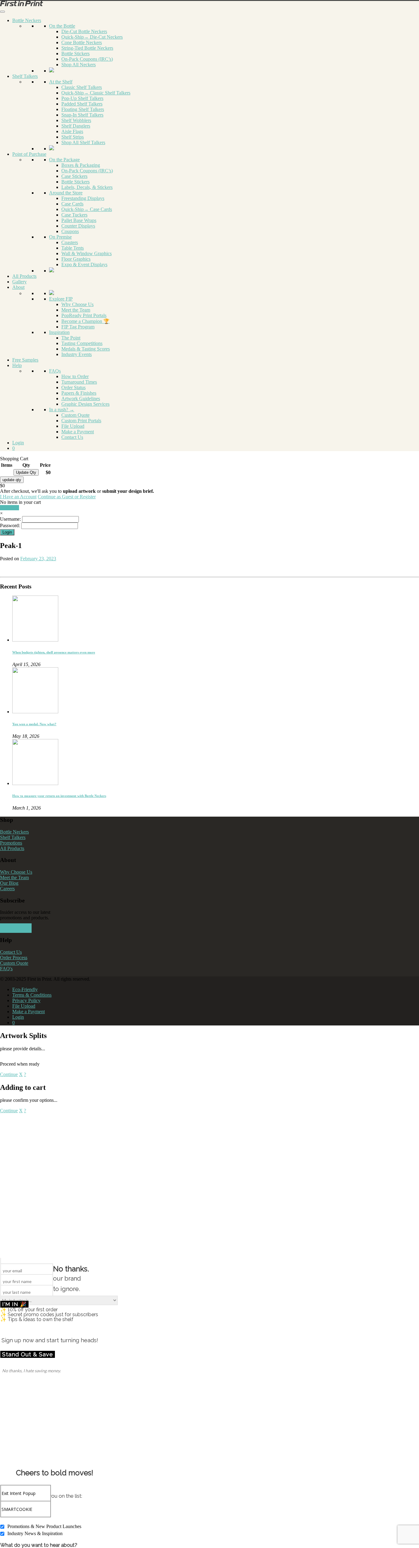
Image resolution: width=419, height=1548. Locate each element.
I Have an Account (18, 496)
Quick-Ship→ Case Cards (86, 209)
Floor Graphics (75, 259)
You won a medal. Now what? (34, 724)
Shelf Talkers (25, 76)
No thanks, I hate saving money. (31, 1370)
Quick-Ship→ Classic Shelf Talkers (95, 92)
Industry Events (76, 354)
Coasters (69, 242)
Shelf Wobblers (76, 120)
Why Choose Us (77, 304)
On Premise (60, 236)
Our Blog (9, 883)
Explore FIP (61, 298)
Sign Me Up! (16, 928)
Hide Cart (9, 507)
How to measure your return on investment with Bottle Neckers (59, 796)
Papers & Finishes (78, 393)
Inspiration (59, 332)
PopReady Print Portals (83, 315)
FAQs (55, 371)
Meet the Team (75, 309)
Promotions (11, 842)
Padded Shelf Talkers (81, 103)
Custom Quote (75, 415)
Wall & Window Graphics (86, 253)
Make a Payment (77, 431)
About (18, 287)
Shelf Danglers (75, 125)
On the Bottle (62, 26)
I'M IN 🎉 (14, 1304)
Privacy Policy (26, 1000)
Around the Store (66, 192)
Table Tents (72, 248)
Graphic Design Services (85, 404)
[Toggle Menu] (2, 12)
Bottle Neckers (26, 20)
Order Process (13, 957)
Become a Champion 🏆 (85, 321)
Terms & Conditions (32, 995)
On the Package (64, 159)
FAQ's (6, 968)
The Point (70, 337)
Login (18, 442)
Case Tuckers (74, 214)
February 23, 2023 (38, 558)
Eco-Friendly (25, 989)
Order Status (73, 387)
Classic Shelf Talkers (81, 87)
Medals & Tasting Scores (85, 348)
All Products (24, 276)
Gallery (19, 281)
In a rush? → (61, 409)
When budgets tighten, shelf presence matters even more (53, 652)
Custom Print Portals (81, 420)
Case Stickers (74, 176)
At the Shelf (60, 81)
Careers (7, 888)
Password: (10, 525)
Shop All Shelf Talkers (83, 142)
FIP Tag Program (77, 326)
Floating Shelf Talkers (82, 109)
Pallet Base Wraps (78, 220)
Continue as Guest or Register (67, 496)
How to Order (75, 376)
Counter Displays (78, 225)
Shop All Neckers (78, 64)
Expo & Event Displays (84, 264)
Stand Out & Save (27, 1354)
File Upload (72, 426)
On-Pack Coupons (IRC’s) (87, 59)
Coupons (70, 231)
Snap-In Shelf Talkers (82, 114)
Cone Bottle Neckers (81, 42)
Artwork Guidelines (80, 398)
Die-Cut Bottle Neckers (84, 31)
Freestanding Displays (82, 198)
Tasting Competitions (81, 343)
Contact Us (72, 437)
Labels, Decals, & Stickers (87, 187)
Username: (10, 519)
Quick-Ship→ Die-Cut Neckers (92, 37)
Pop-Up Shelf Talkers (82, 98)
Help (17, 365)
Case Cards (72, 203)
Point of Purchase (29, 154)
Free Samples (25, 359)
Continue (9, 1074)
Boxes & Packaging (80, 165)
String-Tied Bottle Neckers (87, 48)
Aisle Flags (72, 131)
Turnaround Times (79, 382)
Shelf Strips (72, 137)
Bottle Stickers (75, 53)
